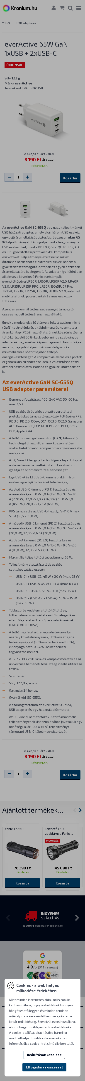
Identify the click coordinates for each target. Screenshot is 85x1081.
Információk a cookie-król (27, 1043)
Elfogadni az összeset (44, 1067)
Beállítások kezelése (44, 1055)
